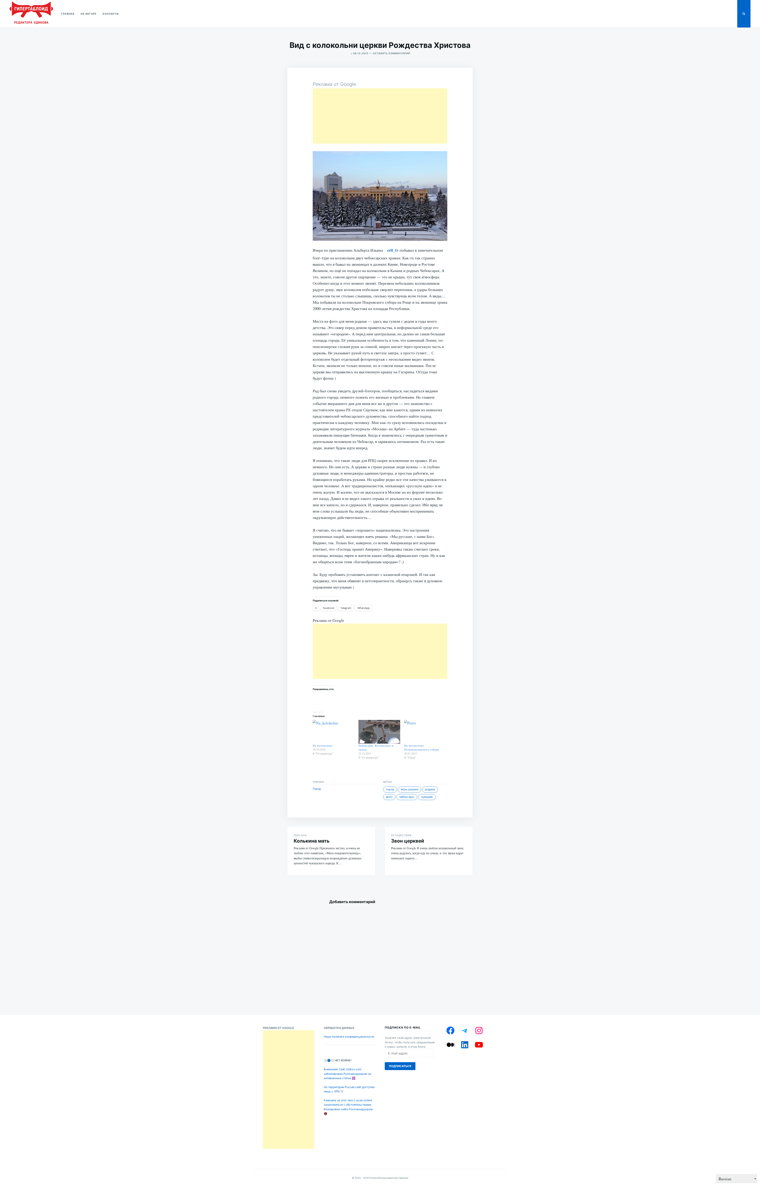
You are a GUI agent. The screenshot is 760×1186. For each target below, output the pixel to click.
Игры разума (409, 789)
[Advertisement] (380, 116)
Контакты (111, 13)
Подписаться (400, 1066)
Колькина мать (312, 841)
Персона (300, 835)
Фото (389, 796)
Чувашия (427, 796)
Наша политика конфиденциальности (349, 1036)
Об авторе (88, 13)
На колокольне (322, 745)
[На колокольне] (333, 732)
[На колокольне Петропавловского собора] (425, 732)
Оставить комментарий (391, 53)
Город (317, 788)
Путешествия (401, 835)
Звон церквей (407, 841)
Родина (430, 789)
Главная (67, 13)
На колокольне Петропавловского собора (421, 747)
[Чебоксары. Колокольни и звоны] (379, 732)
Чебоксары (406, 796)
